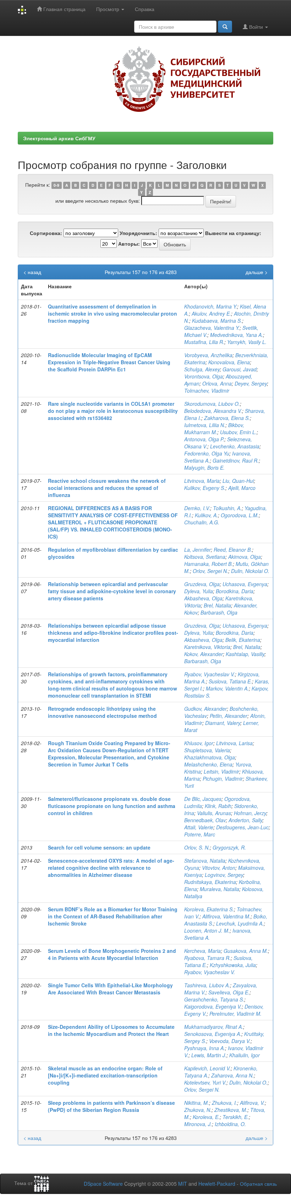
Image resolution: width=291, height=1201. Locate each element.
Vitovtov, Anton (218, 867)
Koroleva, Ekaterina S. (209, 909)
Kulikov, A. (206, 515)
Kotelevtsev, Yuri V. (205, 1082)
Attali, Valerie (198, 827)
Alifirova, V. (252, 1102)
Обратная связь (258, 1183)
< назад (32, 271)
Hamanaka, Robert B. (208, 563)
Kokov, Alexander (203, 653)
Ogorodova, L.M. (240, 515)
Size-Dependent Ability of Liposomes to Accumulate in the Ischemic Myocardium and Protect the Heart (111, 1030)
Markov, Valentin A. (227, 688)
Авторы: (129, 243)
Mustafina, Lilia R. (204, 341)
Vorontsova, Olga (203, 376)
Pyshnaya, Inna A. (204, 1048)
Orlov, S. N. (197, 847)
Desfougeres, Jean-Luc (242, 827)
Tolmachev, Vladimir (206, 390)
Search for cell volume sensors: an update (99, 847)
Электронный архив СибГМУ (59, 138)
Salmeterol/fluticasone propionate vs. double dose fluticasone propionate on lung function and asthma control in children (111, 806)
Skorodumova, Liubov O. (212, 403)
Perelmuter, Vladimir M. (235, 1013)
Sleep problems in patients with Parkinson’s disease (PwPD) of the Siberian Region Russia (111, 1106)
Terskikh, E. (236, 1116)
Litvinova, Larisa (234, 743)
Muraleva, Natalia (219, 888)
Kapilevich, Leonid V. (207, 1068)
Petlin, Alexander (228, 715)
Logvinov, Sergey (224, 874)
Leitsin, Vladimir (221, 771)
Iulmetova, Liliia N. (204, 424)
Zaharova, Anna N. (232, 1075)
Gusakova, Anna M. (246, 950)
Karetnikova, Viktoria (207, 646)
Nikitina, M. (196, 1102)
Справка (144, 8)
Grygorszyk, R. (229, 847)
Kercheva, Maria (202, 950)
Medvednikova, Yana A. (236, 334)
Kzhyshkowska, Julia (233, 964)
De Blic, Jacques (202, 798)
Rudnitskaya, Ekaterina (210, 881)
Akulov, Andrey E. (211, 313)
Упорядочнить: (138, 232)
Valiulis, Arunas (214, 813)
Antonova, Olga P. (204, 439)
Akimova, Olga (244, 556)
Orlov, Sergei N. (210, 570)
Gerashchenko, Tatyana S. (214, 999)
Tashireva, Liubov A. (207, 985)
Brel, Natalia (217, 605)
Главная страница (64, 8)
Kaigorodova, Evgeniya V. (213, 1006)
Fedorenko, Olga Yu (206, 453)
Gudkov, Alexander (205, 708)
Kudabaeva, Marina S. (217, 320)
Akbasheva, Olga (203, 598)
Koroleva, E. (206, 1116)
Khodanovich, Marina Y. (210, 306)
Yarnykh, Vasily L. (247, 341)
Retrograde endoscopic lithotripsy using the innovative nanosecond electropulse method (102, 712)
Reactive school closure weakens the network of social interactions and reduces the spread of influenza (107, 487)
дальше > (257, 271)
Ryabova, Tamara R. (207, 957)
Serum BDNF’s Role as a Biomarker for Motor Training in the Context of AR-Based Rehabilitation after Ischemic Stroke (112, 916)
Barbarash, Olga (219, 612)
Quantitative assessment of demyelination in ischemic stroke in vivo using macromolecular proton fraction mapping (112, 313)
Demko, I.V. (197, 508)
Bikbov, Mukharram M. (214, 428)
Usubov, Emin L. (238, 432)
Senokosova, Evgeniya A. (212, 1033)
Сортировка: (46, 232)
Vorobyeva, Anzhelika (208, 355)
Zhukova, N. (198, 1109)
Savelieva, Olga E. (228, 992)
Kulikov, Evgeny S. (204, 487)
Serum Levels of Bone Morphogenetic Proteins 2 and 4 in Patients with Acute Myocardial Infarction (112, 954)
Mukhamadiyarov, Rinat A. (213, 1026)
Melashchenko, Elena (208, 764)
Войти (256, 26)
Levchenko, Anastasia (234, 446)
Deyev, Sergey (251, 383)
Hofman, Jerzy (250, 813)
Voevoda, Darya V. (230, 1040)
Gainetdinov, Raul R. (236, 460)
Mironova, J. (198, 1124)
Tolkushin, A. (227, 508)
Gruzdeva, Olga (202, 584)
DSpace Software (103, 1183)
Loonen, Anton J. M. (207, 930)
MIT (182, 1183)
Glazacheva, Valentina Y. (212, 327)
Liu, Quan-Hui (238, 480)
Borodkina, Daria (234, 591)
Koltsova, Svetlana (204, 556)
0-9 (56, 185)
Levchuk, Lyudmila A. (240, 923)
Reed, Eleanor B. (233, 549)
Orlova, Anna (217, 383)
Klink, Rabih (218, 805)
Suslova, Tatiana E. (230, 681)
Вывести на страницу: (233, 232)
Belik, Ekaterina (242, 639)
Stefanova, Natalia (204, 860)
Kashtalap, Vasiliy (245, 653)
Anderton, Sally (245, 820)
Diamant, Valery (222, 722)
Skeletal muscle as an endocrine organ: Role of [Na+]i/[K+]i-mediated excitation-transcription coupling (105, 1075)
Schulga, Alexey (202, 369)
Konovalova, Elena (229, 362)
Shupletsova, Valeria (207, 750)
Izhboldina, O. (230, 1124)
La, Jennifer (197, 549)
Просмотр (108, 8)
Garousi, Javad (240, 369)
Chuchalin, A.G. (201, 522)
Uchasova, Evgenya (245, 584)
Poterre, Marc (199, 834)
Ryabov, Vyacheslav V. (209, 674)
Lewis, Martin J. (208, 1055)
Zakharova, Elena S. (227, 417)
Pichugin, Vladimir (223, 778)
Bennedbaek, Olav (205, 820)
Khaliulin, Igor (244, 1055)
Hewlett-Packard (216, 1183)
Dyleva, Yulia (198, 591)
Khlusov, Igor (198, 743)
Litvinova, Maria (202, 480)
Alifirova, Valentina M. (226, 916)
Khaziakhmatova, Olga (209, 757)
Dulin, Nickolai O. (250, 570)
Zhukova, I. (224, 1102)
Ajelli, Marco (242, 487)
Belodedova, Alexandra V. (213, 410)
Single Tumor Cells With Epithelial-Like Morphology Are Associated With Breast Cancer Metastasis (110, 989)
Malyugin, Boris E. (204, 467)
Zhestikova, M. (230, 1109)
